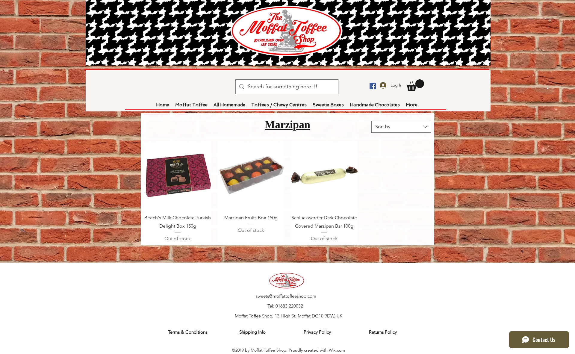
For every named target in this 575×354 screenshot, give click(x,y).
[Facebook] (373, 86)
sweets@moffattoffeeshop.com (286, 296)
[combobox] (401, 127)
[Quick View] (177, 175)
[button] (415, 85)
